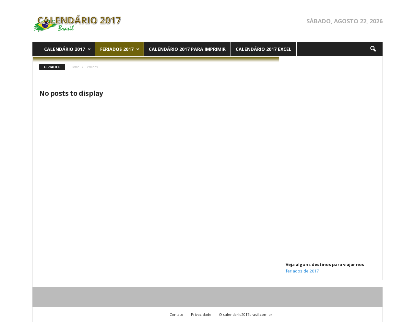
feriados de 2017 (302, 271)
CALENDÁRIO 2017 (64, 49)
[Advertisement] (331, 158)
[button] (373, 49)
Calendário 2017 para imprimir (187, 49)
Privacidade (201, 314)
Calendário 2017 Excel (263, 49)
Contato (176, 314)
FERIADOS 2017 (117, 49)
